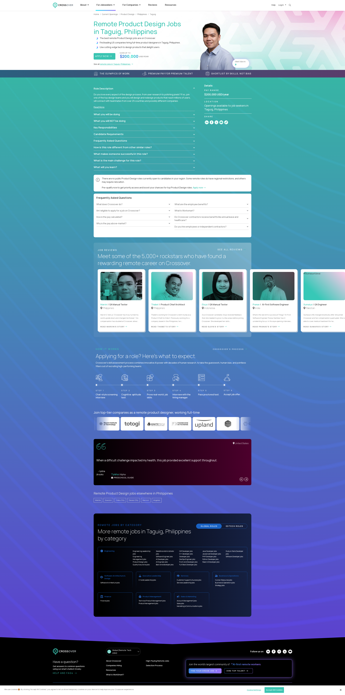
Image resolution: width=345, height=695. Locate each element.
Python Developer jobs (210, 559)
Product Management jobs (148, 603)
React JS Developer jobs (210, 562)
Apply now (198, 187)
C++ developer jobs (186, 554)
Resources (170, 4)
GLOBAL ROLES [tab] (209, 526)
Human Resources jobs (223, 580)
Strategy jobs (220, 585)
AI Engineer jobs (162, 562)
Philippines (142, 14)
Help (273, 5)
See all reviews (231, 249)
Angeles (156, 500)
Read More (99, 107)
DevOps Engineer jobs (187, 559)
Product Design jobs (140, 562)
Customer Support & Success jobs (189, 580)
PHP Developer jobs (209, 556)
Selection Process (154, 665)
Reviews (152, 4)
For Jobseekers (104, 4)
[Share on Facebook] (212, 122)
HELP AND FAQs (63, 673)
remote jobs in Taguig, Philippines (115, 64)
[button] (144, 88)
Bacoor (146, 500)
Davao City (133, 500)
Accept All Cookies (274, 690)
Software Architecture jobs (110, 583)
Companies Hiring (114, 665)
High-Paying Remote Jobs (157, 661)
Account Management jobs (187, 601)
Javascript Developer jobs (211, 554)
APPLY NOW (102, 56)
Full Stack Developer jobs (188, 564)
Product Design (127, 14)
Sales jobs (180, 603)
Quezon (108, 500)
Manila (98, 500)
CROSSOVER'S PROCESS (229, 349)
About (83, 4)
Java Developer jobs (209, 551)
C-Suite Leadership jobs (147, 580)
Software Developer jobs (234, 556)
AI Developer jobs (162, 559)
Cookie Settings (254, 690)
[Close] (341, 690)
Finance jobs (105, 601)
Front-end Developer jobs (188, 562)
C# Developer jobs (186, 551)
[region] (172, 690)
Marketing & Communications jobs (189, 606)
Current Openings (110, 14)
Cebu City (120, 500)
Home (96, 14)
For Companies (131, 4)
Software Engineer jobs (164, 556)
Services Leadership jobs (186, 583)
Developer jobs (184, 556)
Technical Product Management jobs (152, 601)
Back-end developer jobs (164, 564)
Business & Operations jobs (225, 583)
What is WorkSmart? (115, 674)
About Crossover (113, 661)
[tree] (133, 214)
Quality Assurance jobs (141, 564)
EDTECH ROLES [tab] (234, 526)
